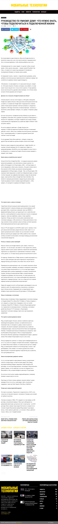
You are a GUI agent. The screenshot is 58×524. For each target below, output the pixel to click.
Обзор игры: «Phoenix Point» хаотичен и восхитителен (9, 419)
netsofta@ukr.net (5, 513)
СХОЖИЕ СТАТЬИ (6, 428)
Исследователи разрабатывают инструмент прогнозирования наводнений (32, 467)
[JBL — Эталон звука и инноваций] (22, 489)
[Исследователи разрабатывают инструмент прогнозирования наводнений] (32, 459)
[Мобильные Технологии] (29, 5)
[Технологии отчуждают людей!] (6, 435)
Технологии (36, 12)
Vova (5, 25)
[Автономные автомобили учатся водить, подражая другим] (19, 435)
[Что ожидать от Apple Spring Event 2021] (22, 495)
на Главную (50, 522)
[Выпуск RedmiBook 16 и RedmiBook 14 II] (6, 459)
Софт (23, 12)
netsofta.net (19, 522)
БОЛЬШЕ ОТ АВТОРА (19, 428)
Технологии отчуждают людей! (4, 441)
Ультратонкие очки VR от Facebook (18, 465)
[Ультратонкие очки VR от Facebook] (19, 459)
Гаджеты (17, 12)
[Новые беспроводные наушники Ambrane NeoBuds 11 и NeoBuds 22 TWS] (22, 502)
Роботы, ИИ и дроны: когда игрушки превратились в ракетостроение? (30, 420)
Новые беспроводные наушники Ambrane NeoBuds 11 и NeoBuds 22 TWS (31, 503)
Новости (28, 12)
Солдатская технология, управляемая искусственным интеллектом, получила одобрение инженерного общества (31, 446)
